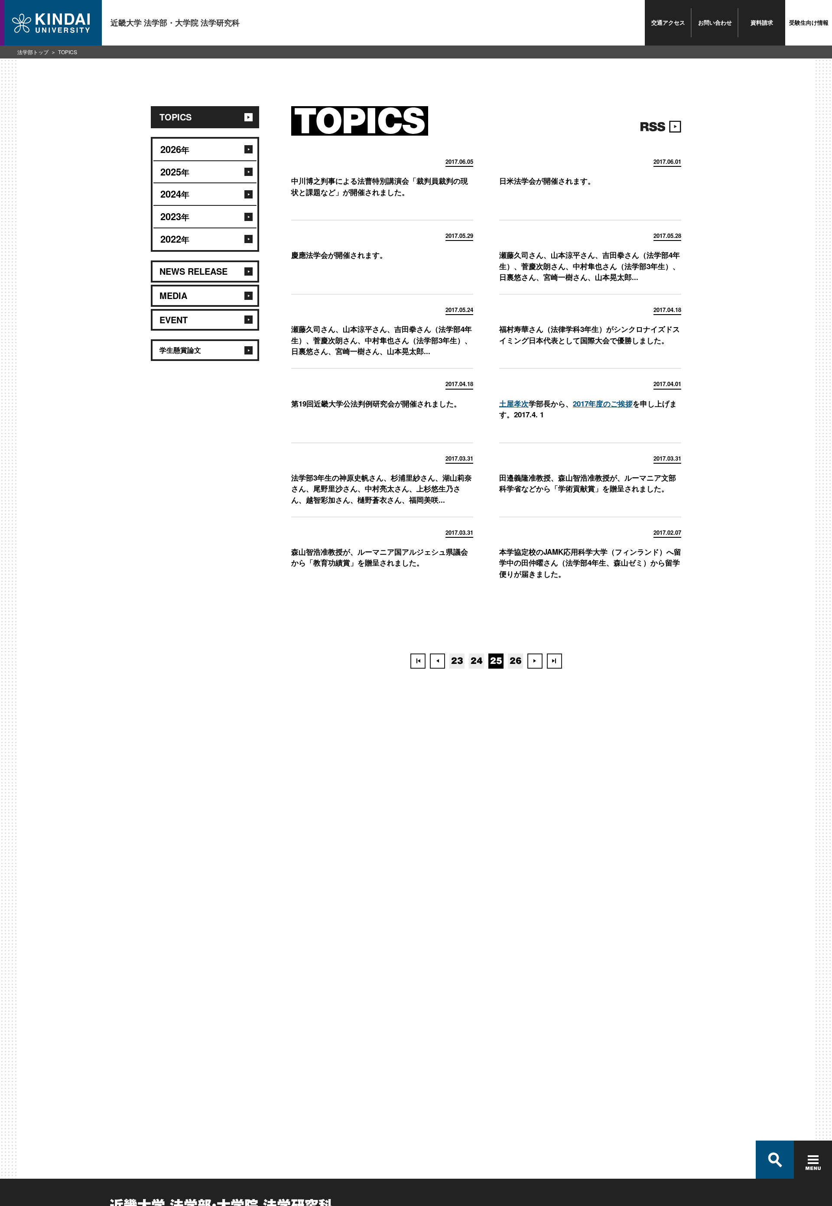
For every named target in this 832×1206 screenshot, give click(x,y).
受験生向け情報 (809, 22)
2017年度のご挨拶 (603, 403)
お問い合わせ (715, 22)
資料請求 (762, 22)
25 (496, 661)
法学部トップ (33, 51)
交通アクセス (668, 22)
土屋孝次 (514, 403)
